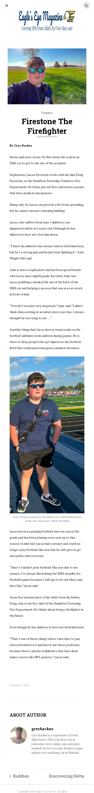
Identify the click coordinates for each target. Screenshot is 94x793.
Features (47, 113)
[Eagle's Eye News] (47, 21)
